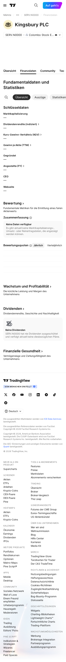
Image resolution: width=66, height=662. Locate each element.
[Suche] (36, 5)
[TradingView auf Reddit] (5, 402)
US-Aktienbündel (40, 516)
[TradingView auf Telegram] (46, 394)
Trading (7, 623)
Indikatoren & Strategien (10, 642)
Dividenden (9, 537)
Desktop (8, 580)
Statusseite (37, 600)
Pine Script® (10, 566)
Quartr (6, 446)
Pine (5, 501)
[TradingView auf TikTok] (54, 394)
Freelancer (9, 651)
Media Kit (36, 545)
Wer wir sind (37, 527)
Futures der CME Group (44, 509)
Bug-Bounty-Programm (44, 596)
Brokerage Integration (43, 639)
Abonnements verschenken (46, 477)
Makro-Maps (10, 562)
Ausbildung (9, 626)
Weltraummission (40, 531)
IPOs (6, 541)
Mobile (7, 576)
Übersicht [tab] (9, 70)
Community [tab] (47, 70)
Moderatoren (10, 612)
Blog (33, 534)
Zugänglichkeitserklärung (45, 589)
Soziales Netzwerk (13, 591)
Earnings (8, 533)
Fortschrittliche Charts (43, 621)
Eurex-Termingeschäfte (44, 513)
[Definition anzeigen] (30, 217)
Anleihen (8, 486)
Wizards (7, 647)
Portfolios (8, 551)
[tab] (21, 97)
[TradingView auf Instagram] (30, 394)
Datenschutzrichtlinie (42, 581)
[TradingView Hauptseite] (13, 5)
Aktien (6, 479)
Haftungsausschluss (42, 577)
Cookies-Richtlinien (41, 585)
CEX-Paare (9, 494)
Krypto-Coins (10, 490)
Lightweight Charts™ (42, 617)
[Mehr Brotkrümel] (17, 15)
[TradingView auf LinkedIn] (38, 394)
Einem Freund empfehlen (10, 600)
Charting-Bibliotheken (43, 614)
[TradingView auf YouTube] (22, 394)
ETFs (6, 483)
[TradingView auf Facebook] (14, 394)
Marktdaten (37, 473)
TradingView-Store (41, 556)
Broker (34, 491)
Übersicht (36, 487)
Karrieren (36, 542)
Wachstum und (26, 286)
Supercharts (10, 469)
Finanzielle (21, 351)
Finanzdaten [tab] (28, 70)
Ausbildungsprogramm (43, 646)
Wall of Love (10, 594)
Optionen (8, 559)
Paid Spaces (10, 655)
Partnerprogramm (40, 643)
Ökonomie (9, 530)
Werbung (36, 635)
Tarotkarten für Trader (43, 560)
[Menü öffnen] (5, 5)
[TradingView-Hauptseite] (16, 380)
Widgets (35, 610)
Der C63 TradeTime (41, 563)
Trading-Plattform (40, 625)
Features (35, 466)
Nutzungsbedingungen (43, 574)
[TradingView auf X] (5, 394)
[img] (56, 34)
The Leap (36, 499)
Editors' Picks (10, 630)
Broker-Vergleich (40, 495)
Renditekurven (11, 555)
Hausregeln (9, 608)
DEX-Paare (9, 498)
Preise (34, 470)
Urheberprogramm (13, 605)
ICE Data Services (52, 419)
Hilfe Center (37, 538)
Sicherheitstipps (40, 592)
